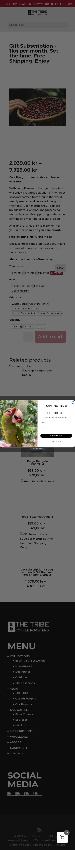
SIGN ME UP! (56, 436)
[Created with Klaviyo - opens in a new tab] (37, 448)
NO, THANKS (56, 441)
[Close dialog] (73, 402)
